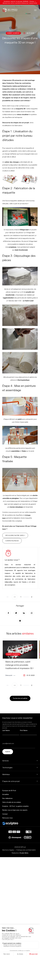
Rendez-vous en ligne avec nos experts (14, 810)
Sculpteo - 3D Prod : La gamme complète (15, 806)
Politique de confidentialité (26, 850)
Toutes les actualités (20, 698)
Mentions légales (8, 850)
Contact (5, 814)
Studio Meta (24, 853)
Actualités (5, 794)
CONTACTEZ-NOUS (12, 541)
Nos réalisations (7, 798)
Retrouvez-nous (7, 818)
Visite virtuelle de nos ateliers (11, 802)
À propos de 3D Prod (9, 790)
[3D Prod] (10, 10)
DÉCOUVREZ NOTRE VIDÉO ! (15, 535)
